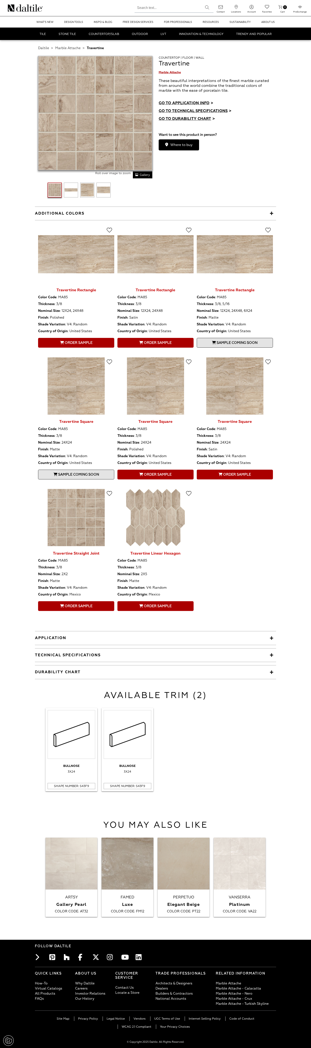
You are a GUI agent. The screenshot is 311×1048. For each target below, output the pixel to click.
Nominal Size (49, 311)
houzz (68, 957)
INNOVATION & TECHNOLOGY (201, 34)
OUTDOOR (140, 34)
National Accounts (171, 999)
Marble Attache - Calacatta (238, 988)
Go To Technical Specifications (195, 110)
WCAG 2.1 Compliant (136, 1027)
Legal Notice (116, 1018)
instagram (111, 957)
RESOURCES (211, 22)
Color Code (47, 297)
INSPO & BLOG (103, 22)
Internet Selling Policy (205, 1018)
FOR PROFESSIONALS (178, 22)
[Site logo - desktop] (13, 8)
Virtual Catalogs (48, 988)
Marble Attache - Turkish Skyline (242, 1004)
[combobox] (168, 7)
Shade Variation (51, 324)
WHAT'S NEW (45, 22)
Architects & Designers (174, 983)
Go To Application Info (186, 103)
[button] (207, 7)
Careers (81, 988)
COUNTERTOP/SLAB (104, 34)
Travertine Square (76, 421)
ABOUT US (268, 22)
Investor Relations (90, 993)
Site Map (63, 1018)
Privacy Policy (88, 1018)
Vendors (139, 1018)
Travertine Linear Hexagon (155, 553)
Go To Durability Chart (187, 118)
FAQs (39, 999)
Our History (84, 999)
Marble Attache (68, 48)
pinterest (53, 957)
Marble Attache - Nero (234, 993)
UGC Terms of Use (167, 1018)
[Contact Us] (221, 8)
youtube (125, 957)
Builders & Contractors (174, 993)
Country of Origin (53, 331)
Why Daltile (85, 983)
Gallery (145, 175)
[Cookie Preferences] (8, 1040)
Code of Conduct (241, 1018)
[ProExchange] (300, 8)
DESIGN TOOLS (73, 22)
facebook (82, 957)
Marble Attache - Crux (234, 999)
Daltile (43, 48)
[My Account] (251, 8)
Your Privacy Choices (175, 1027)
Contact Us (124, 988)
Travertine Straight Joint (76, 553)
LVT (163, 34)
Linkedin (140, 957)
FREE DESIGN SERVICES (138, 22)
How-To (41, 983)
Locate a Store (127, 993)
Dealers (162, 988)
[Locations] (236, 8)
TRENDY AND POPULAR (254, 34)
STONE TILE (67, 34)
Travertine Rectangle (76, 290)
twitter (96, 957)
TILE (43, 34)
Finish (43, 317)
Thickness (46, 304)
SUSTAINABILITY (240, 22)
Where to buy (181, 145)
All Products (45, 993)
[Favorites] (267, 8)
